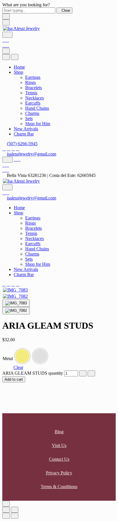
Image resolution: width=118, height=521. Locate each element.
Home (19, 67)
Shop (18, 72)
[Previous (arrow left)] (6, 516)
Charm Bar (24, 133)
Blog (59, 431)
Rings (30, 82)
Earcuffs (32, 103)
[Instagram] (8, 148)
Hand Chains (37, 108)
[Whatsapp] (13, 148)
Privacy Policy (59, 472)
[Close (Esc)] (6, 510)
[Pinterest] (17, 148)
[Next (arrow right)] (14, 516)
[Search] (7, 35)
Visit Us (59, 445)
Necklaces (34, 97)
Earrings (32, 77)
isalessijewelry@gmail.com (31, 153)
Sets (29, 118)
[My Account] (17, 159)
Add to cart (14, 379)
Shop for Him (37, 123)
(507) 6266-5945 (22, 143)
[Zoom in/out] (14, 510)
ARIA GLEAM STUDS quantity (32, 373)
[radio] (22, 356)
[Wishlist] (5, 40)
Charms (32, 113)
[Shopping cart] (5, 45)
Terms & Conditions (59, 486)
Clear (18, 367)
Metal (8, 358)
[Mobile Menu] (6, 22)
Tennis (31, 92)
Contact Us (59, 459)
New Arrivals (26, 128)
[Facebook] (4, 148)
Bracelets (33, 87)
